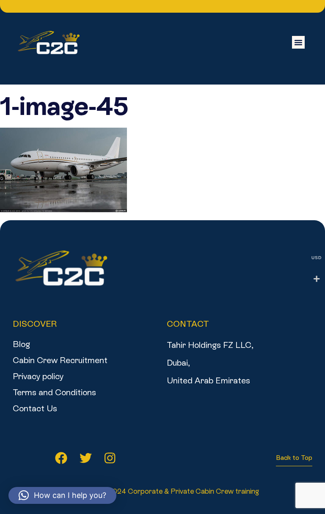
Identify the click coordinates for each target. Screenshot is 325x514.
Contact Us (35, 408)
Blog (21, 344)
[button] (298, 42)
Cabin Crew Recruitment (60, 360)
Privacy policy (38, 376)
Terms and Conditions (54, 392)
